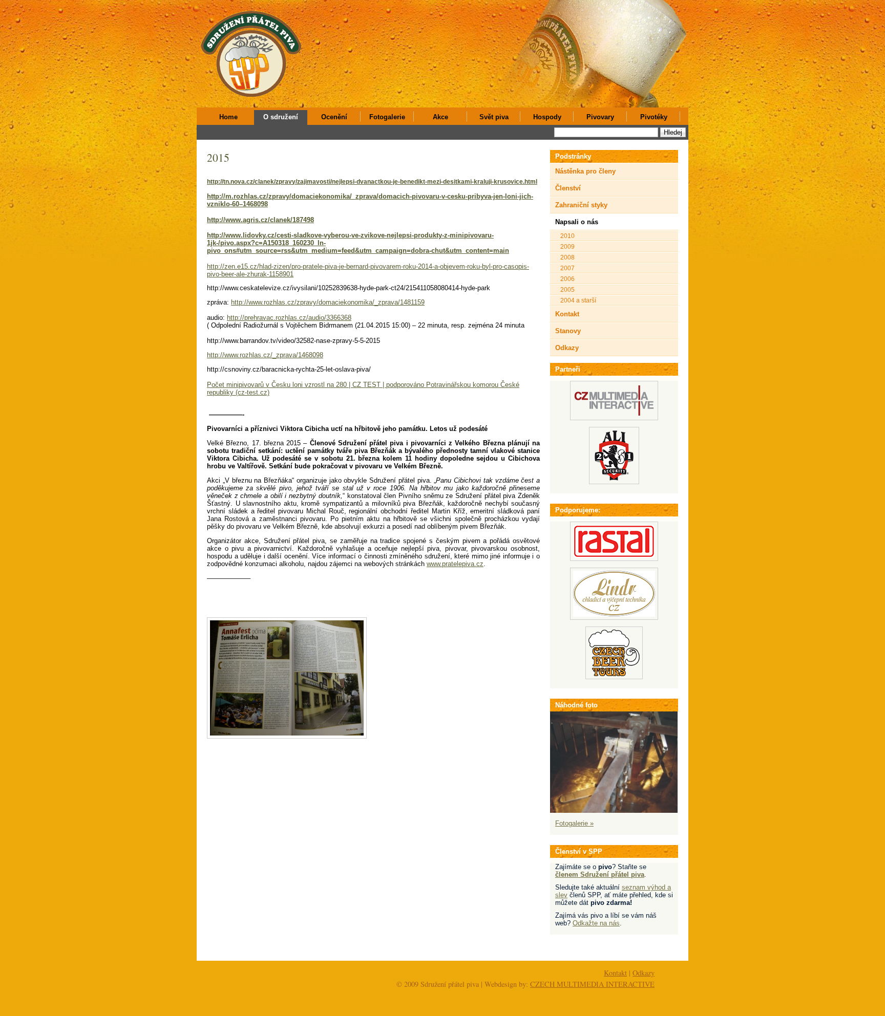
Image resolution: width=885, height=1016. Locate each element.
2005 (567, 289)
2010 (567, 235)
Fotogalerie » (574, 823)
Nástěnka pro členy (585, 171)
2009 (567, 246)
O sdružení (280, 117)
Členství (568, 188)
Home (228, 117)
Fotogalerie (387, 117)
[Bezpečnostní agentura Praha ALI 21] (614, 482)
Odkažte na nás (596, 923)
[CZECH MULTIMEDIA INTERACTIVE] (614, 418)
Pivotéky (653, 117)
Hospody (547, 117)
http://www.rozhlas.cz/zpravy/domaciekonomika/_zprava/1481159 (328, 302)
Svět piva (494, 117)
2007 (567, 268)
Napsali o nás (576, 222)
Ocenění (334, 117)
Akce (440, 117)
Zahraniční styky (581, 205)
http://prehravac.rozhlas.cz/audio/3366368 (289, 317)
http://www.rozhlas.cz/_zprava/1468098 (265, 355)
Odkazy (567, 348)
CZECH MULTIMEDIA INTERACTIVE (592, 984)
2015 (218, 157)
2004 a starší (578, 300)
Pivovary (600, 117)
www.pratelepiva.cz (455, 564)
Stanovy (568, 331)
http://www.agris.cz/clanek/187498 (260, 220)
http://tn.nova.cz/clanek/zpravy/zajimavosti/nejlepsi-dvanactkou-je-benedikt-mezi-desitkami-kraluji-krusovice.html (372, 181)
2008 (567, 257)
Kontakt (567, 314)
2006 (567, 278)
